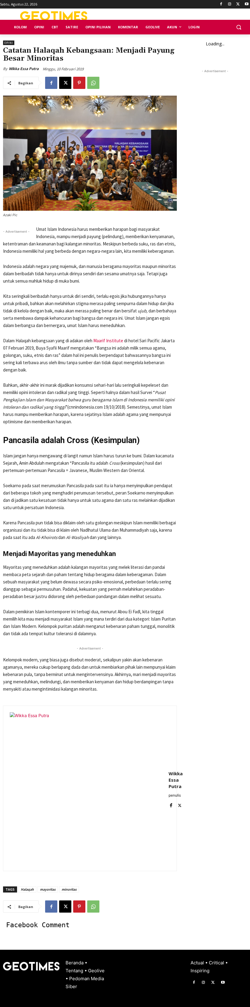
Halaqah (27, 889)
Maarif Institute (108, 340)
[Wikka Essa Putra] (86, 788)
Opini (8, 43)
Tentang (75, 971)
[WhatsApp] (93, 83)
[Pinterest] (79, 83)
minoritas (69, 889)
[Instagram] (229, 4)
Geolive (96, 971)
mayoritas (47, 889)
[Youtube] (246, 4)
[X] (237, 4)
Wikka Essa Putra (24, 68)
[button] (238, 27)
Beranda (75, 963)
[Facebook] (221, 4)
